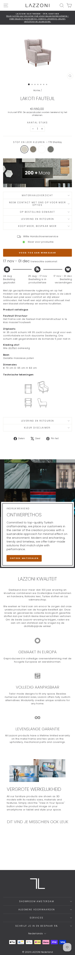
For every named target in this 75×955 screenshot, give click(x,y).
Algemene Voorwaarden (36, 909)
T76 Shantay (24, 149)
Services (36, 917)
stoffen (12, 348)
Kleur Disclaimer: (37, 427)
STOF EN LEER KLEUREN (37, 142)
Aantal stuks (37, 122)
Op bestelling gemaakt (37, 211)
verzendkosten (34, 112)
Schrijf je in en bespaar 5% (36, 925)
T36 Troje (42, 149)
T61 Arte (33, 149)
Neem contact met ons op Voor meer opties (37, 204)
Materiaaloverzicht (37, 195)
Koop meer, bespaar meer (37, 226)
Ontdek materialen (24, 558)
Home (36, 90)
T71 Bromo (50, 149)
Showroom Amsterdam (36, 901)
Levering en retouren (37, 218)
